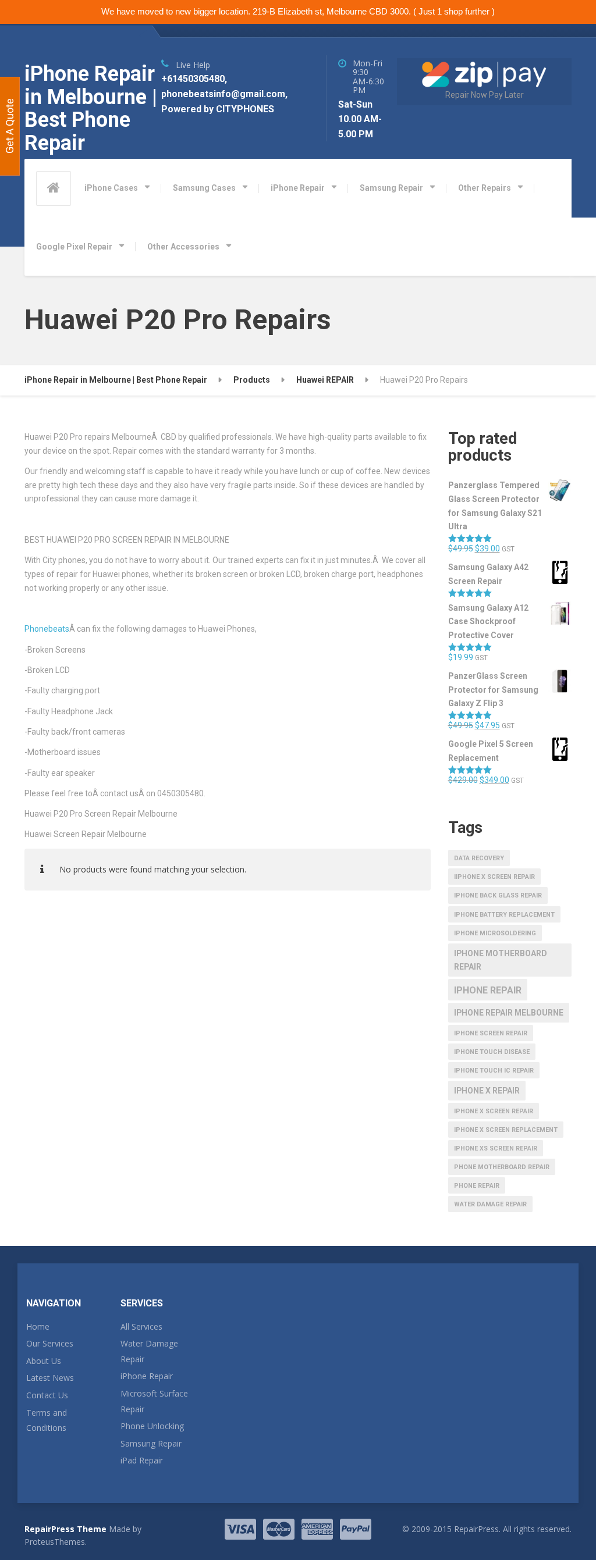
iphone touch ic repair (494, 1070)
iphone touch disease (492, 1052)
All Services (141, 1326)
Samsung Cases (204, 188)
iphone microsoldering (495, 933)
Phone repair (476, 1185)
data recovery (479, 858)
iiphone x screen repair (494, 877)
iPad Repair (141, 1460)
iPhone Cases (111, 188)
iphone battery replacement (504, 914)
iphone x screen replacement (506, 1130)
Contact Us (47, 1395)
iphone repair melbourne (508, 1012)
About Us (43, 1360)
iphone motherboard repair (500, 960)
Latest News (50, 1377)
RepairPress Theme (65, 1528)
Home (37, 1326)
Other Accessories (183, 246)
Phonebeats (46, 628)
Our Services (49, 1343)
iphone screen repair (490, 1033)
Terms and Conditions (46, 1420)
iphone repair (488, 990)
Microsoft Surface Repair (154, 1401)
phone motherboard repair (501, 1167)
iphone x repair (487, 1090)
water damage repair (490, 1204)
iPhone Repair (298, 188)
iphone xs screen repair (495, 1148)
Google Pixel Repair (74, 246)
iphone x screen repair (493, 1111)
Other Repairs (484, 188)
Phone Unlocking (152, 1425)
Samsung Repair (391, 188)
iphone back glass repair (498, 895)
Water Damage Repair (149, 1351)
